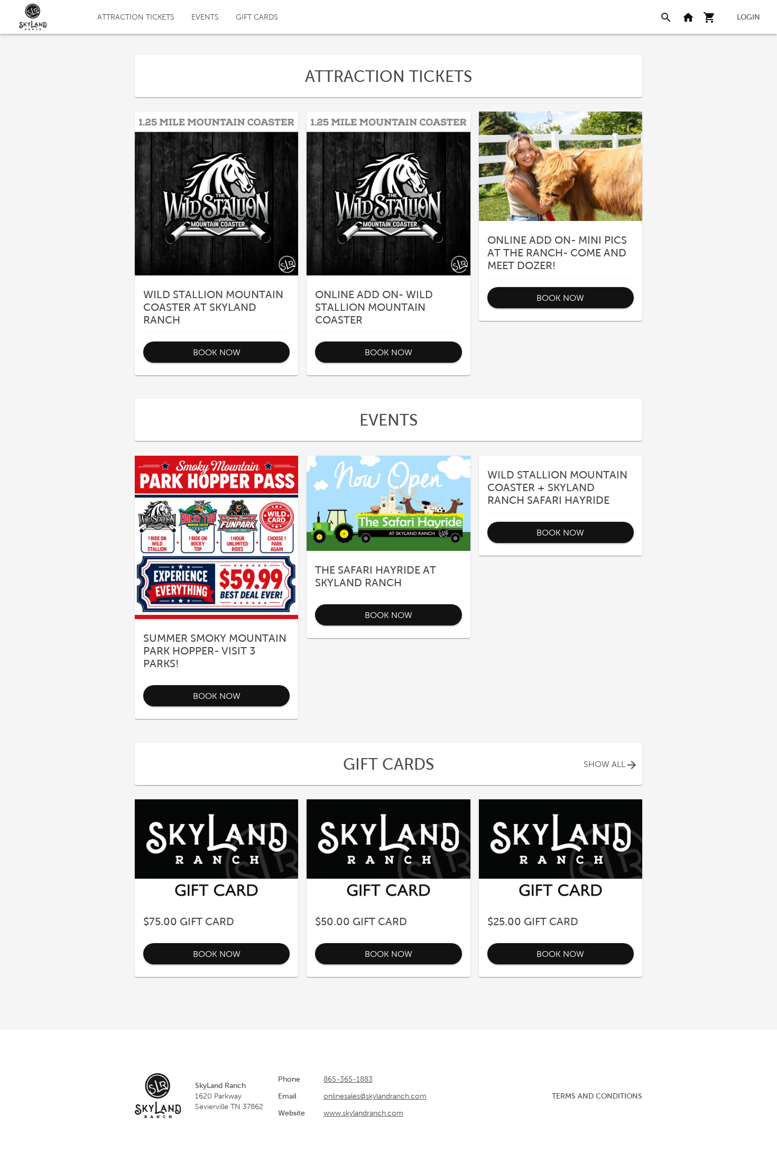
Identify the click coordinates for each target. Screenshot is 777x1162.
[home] (33, 17)
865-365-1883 (348, 1079)
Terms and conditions (597, 1096)
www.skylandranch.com (363, 1113)
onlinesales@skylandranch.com (375, 1096)
